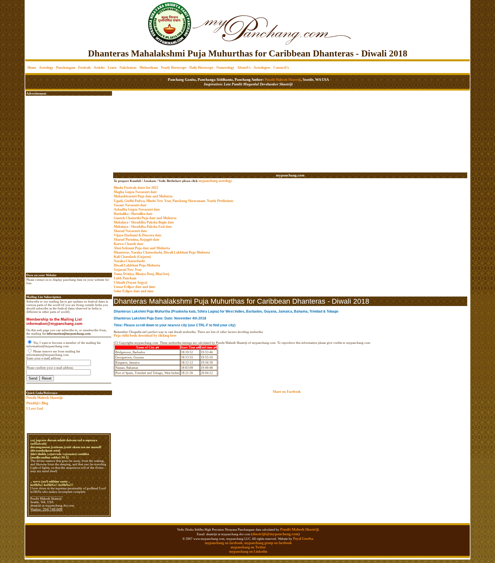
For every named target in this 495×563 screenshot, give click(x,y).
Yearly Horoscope (173, 68)
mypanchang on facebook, (224, 543)
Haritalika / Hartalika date (133, 214)
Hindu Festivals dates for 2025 (136, 188)
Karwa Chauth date (128, 244)
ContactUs (281, 68)
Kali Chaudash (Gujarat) (132, 257)
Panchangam (65, 68)
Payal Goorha (303, 539)
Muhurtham (149, 68)
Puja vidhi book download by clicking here (145, 336)
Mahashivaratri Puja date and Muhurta (143, 196)
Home (32, 68)
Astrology (46, 68)
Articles (99, 68)
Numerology (225, 68)
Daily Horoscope (201, 68)
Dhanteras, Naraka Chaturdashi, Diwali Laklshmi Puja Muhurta (162, 252)
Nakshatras (128, 68)
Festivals (84, 68)
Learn (112, 68)
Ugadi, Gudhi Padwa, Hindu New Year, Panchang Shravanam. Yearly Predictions (173, 201)
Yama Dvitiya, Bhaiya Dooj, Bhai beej (141, 274)
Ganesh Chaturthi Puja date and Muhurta (145, 218)
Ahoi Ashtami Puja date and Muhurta (142, 248)
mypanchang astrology (215, 181)
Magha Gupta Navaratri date (135, 192)
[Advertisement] (45, 20)
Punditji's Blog (37, 403)
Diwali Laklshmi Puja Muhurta (137, 265)
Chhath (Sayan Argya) (130, 282)
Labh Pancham (125, 278)
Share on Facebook (287, 392)
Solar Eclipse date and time (134, 291)
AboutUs (244, 68)
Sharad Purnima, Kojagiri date (136, 240)
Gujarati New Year (128, 270)
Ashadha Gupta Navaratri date (137, 209)
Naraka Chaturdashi (129, 261)
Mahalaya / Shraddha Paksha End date (143, 227)
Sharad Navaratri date (130, 231)
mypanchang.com (290, 175)
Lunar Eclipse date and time (134, 287)
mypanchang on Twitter (248, 547)
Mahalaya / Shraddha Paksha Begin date (144, 222)
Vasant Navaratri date (130, 205)
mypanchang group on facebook (268, 543)
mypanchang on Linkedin (248, 552)
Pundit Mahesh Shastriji (282, 80)
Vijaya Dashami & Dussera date (137, 235)
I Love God (34, 409)
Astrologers (262, 68)
